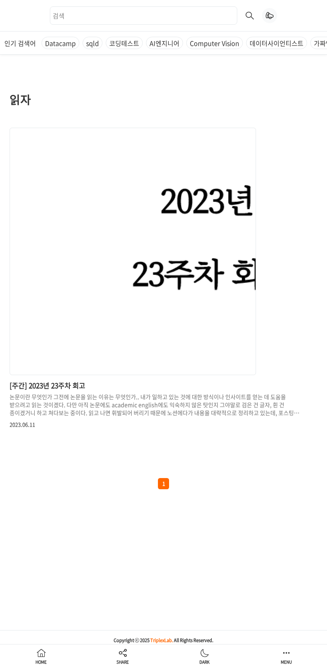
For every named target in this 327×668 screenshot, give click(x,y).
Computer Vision (214, 43)
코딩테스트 (124, 43)
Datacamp (60, 43)
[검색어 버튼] (249, 16)
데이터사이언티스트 (276, 43)
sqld (92, 43)
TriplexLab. (161, 640)
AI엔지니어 (164, 43)
